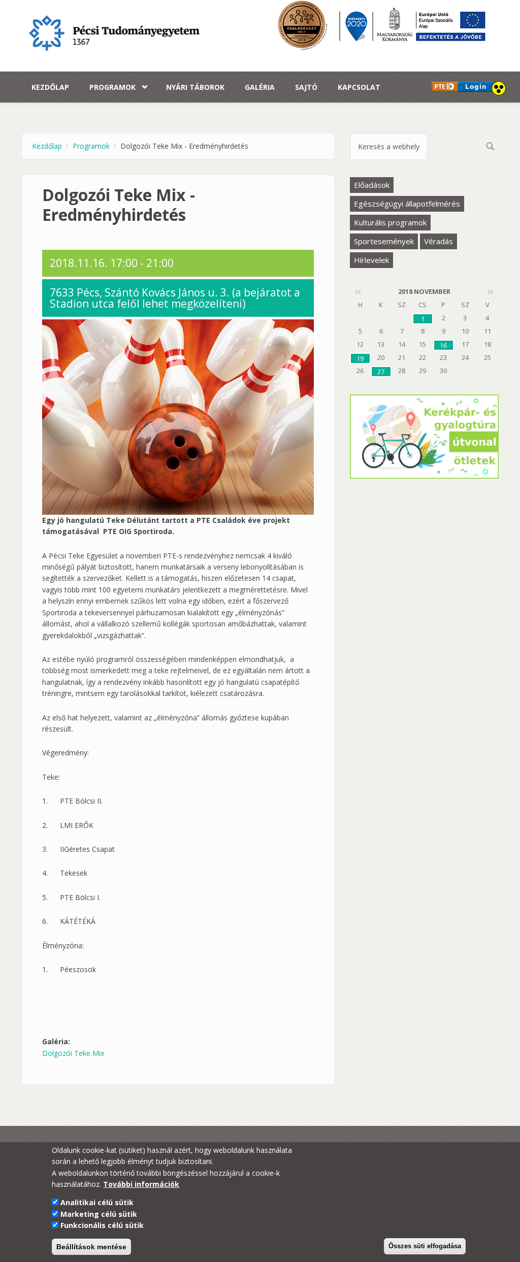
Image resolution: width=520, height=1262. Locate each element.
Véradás (438, 241)
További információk (141, 1184)
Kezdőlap (50, 87)
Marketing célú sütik (98, 1214)
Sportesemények (384, 241)
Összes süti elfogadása (424, 1246)
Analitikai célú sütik (97, 1202)
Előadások (371, 185)
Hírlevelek (371, 260)
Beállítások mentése (91, 1247)
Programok (112, 87)
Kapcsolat (359, 87)
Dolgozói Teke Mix (73, 1053)
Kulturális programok (390, 222)
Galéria (260, 87)
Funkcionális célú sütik (102, 1225)
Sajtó (306, 87)
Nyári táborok (195, 87)
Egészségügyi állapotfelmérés (407, 203)
